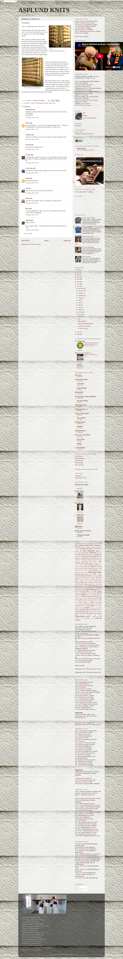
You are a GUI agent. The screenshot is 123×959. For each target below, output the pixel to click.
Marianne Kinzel (79, 574)
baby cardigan (98, 591)
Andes (32, 103)
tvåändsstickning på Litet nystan (91, 805)
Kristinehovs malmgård (95, 798)
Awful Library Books (82, 484)
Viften (80, 587)
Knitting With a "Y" (82, 409)
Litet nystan (95, 100)
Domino (100, 556)
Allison (27, 198)
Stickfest (95, 582)
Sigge (81, 581)
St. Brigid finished (87, 227)
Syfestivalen (82, 737)
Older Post (67, 241)
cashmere (88, 594)
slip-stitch (91, 611)
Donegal (77, 558)
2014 (78, 279)
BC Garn (83, 553)
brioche (99, 593)
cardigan (83, 595)
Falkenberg (99, 558)
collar (91, 594)
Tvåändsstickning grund (87, 658)
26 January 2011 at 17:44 (32, 129)
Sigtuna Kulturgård (88, 581)
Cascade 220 (98, 554)
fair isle (96, 596)
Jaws (79, 319)
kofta (89, 602)
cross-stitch (77, 596)
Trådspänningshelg (84, 683)
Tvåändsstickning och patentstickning (88, 646)
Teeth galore (81, 316)
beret (79, 593)
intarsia (94, 599)
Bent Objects (80, 491)
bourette (95, 593)
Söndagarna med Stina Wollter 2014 (84, 133)
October (80, 293)
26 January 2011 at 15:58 (32, 117)
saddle (100, 605)
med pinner (80, 426)
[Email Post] (48, 100)
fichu (76, 598)
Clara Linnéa (80, 383)
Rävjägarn (80, 526)
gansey (93, 598)
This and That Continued (84, 530)
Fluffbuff (79, 365)
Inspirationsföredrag (83, 695)
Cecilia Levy (80, 503)
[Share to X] (55, 101)
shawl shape (93, 607)
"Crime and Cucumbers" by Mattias (84, 192)
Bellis (98, 552)
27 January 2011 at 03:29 (32, 173)
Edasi (81, 558)
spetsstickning (81, 751)
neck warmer (99, 604)
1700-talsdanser (79, 773)
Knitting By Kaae (82, 405)
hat (86, 599)
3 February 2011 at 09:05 (32, 230)
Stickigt (79, 443)
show (100, 609)
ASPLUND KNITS (44, 10)
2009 (78, 334)
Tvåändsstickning (84, 23)
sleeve (81, 611)
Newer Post (25, 241)
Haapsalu (95, 561)
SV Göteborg (85, 95)
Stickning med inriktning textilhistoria (90, 638)
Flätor (80, 33)
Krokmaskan (78, 475)
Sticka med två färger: (80, 723)
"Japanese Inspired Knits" (86, 545)
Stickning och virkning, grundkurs (83, 780)
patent (78, 605)
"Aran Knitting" (88, 543)
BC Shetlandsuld (39, 103)
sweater (100, 613)
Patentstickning (82, 660)
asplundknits (78, 125)
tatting (76, 615)
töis (91, 616)
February (80, 312)
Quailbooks (77, 577)
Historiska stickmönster (86, 21)
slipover (95, 611)
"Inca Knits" (27, 103)
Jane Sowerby (89, 565)
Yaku (81, 591)
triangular (89, 615)
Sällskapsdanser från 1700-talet (83, 716)
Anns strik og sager (82, 379)
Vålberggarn (90, 587)
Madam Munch (81, 422)
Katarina (28, 144)
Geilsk (90, 561)
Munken (90, 574)
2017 (78, 272)
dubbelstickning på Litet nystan (86, 803)
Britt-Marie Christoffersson (82, 554)
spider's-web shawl (80, 613)
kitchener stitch (82, 602)
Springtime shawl (84, 582)
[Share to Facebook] (57, 101)
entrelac (92, 596)
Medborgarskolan (94, 96)
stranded (91, 613)
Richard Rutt (99, 577)
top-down (82, 615)
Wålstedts (77, 591)
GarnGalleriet (84, 561)
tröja (95, 615)
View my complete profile (89, 118)
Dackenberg (95, 556)
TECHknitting (81, 341)
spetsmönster (80, 744)
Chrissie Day (77, 556)
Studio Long (87, 584)
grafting (76, 599)
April (79, 307)
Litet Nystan (86, 570)
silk (76, 611)
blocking (83, 593)
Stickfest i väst (85, 874)
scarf (80, 608)
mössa (87, 604)
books (87, 593)
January (80, 314)
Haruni (83, 563)
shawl (87, 608)
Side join (51, 49)
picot (85, 605)
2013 (78, 281)
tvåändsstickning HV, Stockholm (89, 793)
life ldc (27, 123)
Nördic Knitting (81, 148)
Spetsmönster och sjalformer (87, 31)
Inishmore (81, 565)
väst (101, 616)
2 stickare (84, 101)
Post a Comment (28, 233)
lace (92, 602)
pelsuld (82, 605)
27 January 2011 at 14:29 (32, 193)
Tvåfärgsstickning (79, 771)
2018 (78, 270)
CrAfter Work (81, 748)
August (80, 298)
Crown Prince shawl (86, 556)
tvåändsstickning (79, 616)
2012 (78, 284)
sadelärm (77, 608)
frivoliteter (85, 598)
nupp (76, 605)
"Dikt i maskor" (95, 543)
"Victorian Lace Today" (86, 548)
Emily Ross (85, 558)
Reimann (93, 577)
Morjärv (86, 574)
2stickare (79, 375)
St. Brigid (90, 582)
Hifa (93, 563)
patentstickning (83, 732)
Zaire (83, 591)
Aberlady (77, 551)
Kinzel (81, 566)
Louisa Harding (93, 570)
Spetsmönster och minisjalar (87, 645)
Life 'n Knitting (81, 418)
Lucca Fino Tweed (84, 572)
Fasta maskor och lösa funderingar (86, 396)
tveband (100, 615)
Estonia (90, 558)
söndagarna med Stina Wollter (85, 813)
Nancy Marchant (79, 465)
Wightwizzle (94, 589)
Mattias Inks (80, 514)
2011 (78, 286)
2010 (78, 332)
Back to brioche (86, 256)
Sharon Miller (95, 579)
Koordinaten (83, 869)
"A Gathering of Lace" (80, 543)
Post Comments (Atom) (34, 244)
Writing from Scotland (83, 535)
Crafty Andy (29, 168)
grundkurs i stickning (83, 742)
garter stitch (98, 598)
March (80, 309)
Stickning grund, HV (80, 717)
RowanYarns (82, 579)
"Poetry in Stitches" (86, 547)
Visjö (83, 587)
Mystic (95, 574)
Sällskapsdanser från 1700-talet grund (84, 669)
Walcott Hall (96, 587)
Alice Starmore (79, 456)
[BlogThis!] (53, 101)
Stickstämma (83, 862)
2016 (78, 274)
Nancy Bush (78, 575)
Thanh (27, 178)
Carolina (28, 154)
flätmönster (81, 734)
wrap (82, 618)
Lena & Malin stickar (83, 413)
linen (96, 602)
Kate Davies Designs (82, 400)
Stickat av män (84, 692)
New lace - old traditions (83, 435)
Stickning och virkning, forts (82, 782)
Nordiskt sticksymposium (86, 690)
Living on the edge (83, 328)
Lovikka (100, 570)
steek (54, 103)
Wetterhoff (88, 589)
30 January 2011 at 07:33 (32, 214)
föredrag (79, 756)
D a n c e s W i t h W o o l (84, 353)
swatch (95, 613)
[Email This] (52, 101)
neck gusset (92, 604)
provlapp (88, 605)
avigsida (91, 591)
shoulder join (88, 609)
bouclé (91, 593)
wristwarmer (87, 618)
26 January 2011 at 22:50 (32, 149)
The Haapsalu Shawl (81, 586)
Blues (100, 552)
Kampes (97, 565)
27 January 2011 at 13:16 (32, 183)
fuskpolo (90, 598)
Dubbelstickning (81, 652)
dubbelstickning (82, 761)
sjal (78, 611)
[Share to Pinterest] (59, 101)
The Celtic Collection (94, 584)
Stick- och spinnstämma (86, 24)
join (97, 599)
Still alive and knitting (88, 247)
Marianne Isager (48, 103)
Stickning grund (79, 662)
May (79, 305)
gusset (80, 599)
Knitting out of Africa (96, 566)
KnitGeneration (86, 566)
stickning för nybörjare (84, 808)
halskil (84, 599)
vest (98, 616)
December (81, 288)
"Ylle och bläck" (97, 548)
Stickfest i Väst (83, 29)
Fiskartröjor (77, 561)
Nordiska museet (94, 575)
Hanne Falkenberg (79, 458)
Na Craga (99, 574)
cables (76, 594)
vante (94, 616)
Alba (81, 551)
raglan (92, 605)
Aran (100, 551)
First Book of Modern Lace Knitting (83, 559)
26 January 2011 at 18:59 (32, 139)
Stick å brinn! (81, 439)
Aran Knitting (78, 552)
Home (46, 241)
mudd (84, 603)
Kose (76, 568)
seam (83, 608)
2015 (78, 277)
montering (77, 603)
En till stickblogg (81, 388)
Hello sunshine (82, 321)
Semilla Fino (88, 579)
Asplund (63, 51)
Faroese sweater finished (88, 217)
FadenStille (80, 392)
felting (100, 596)
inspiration (90, 599)
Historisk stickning (84, 694)
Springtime (77, 582)
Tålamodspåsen (81, 447)
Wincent (100, 589)
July (79, 300)
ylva (27, 188)
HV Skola (95, 76)
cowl (94, 594)
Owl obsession (80, 366)
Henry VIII (89, 563)
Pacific (100, 575)
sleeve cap (85, 611)
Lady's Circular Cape (89, 568)
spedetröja (99, 611)
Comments (80, 890)
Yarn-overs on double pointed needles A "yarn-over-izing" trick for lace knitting (91, 344)
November (81, 290)
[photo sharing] (60, 47)
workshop (77, 618)
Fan (85, 817)
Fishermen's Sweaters (97, 559)
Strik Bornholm (82, 687)
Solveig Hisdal (98, 581)
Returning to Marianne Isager (85, 323)
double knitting (86, 596)
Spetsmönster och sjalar (86, 702)
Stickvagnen (82, 741)
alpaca (87, 591)
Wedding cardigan (81, 589)
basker (76, 593)
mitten (100, 602)
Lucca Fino (77, 572)
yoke (92, 618)
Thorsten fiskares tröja (93, 586)
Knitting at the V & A (80, 478)
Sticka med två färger (85, 653)
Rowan (77, 579)
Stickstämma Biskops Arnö (81, 84)
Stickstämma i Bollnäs (80, 86)
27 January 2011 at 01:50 (32, 163)
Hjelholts (97, 563)
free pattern (80, 598)
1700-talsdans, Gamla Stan (87, 795)
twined (87, 616)
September (81, 295)
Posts (78, 887)
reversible (97, 605)
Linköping (81, 570)
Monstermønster (81, 430)
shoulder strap (95, 609)
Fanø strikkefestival (86, 859)
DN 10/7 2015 (78, 132)
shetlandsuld (99, 608)
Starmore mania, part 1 (88, 236)
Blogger (71, 954)
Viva (86, 587)
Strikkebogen (81, 584)
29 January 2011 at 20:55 (32, 203)
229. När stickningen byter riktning (85, 150)
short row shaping (79, 609)
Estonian (94, 558)
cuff (81, 596)
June (79, 302)
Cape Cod (92, 554)
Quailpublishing (83, 577)
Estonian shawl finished (84, 326)
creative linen (99, 594)
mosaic (81, 604)
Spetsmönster (81, 28)
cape (79, 594)
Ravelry (89, 577)
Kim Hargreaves (79, 460)
